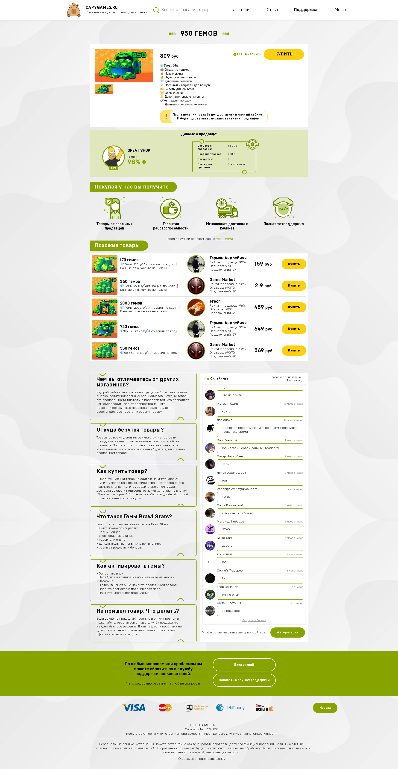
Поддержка (305, 10)
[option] (124, 65)
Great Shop (139, 150)
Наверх (325, 707)
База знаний (244, 664)
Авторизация (287, 632)
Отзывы (274, 10)
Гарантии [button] (240, 10)
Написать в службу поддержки (244, 680)
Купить (284, 54)
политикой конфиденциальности (213, 752)
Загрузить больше (254, 620)
